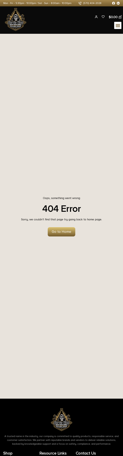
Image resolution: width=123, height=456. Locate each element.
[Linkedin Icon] (118, 3)
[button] (117, 25)
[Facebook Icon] (113, 3)
